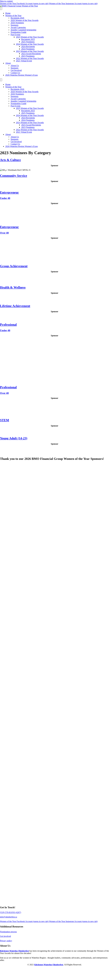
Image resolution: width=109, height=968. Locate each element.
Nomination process (8, 932)
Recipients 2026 (17, 18)
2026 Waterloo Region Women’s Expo (21, 75)
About (8, 63)
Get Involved (16, 70)
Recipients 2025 (28, 39)
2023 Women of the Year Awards (30, 51)
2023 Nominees (28, 56)
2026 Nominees (17, 23)
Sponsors (14, 25)
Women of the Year (13, 15)
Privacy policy (6, 941)
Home (8, 13)
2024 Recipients (28, 46)
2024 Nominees (28, 49)
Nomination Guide (18, 32)
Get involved (5, 936)
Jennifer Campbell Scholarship (23, 30)
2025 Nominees (28, 42)
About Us (15, 65)
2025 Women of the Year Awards (30, 37)
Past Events (15, 34)
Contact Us (15, 73)
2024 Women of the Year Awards (30, 44)
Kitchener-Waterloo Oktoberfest (14, 951)
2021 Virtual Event (24, 61)
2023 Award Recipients (31, 53)
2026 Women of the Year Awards (24, 20)
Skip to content (6, 1)
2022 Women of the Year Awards (30, 58)
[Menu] (1, 8)
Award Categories (18, 27)
